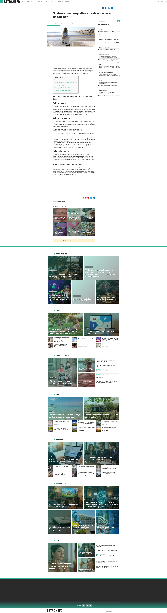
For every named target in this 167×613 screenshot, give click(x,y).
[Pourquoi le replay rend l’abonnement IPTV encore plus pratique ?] (65, 497)
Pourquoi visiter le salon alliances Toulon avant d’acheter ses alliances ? (107, 360)
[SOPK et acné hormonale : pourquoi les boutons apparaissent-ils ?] (62, 557)
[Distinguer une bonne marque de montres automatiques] (88, 229)
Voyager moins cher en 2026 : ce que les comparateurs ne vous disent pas (109, 423)
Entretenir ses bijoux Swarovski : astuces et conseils (106, 371)
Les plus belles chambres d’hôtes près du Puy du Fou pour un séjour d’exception (109, 96)
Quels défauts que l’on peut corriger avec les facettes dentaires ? (106, 561)
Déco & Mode (44, 1)
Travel (39, 1)
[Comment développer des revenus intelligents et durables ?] (50, 474)
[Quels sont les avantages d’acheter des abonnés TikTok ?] (74, 345)
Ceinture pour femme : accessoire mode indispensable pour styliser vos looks (105, 366)
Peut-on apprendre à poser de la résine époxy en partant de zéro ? (110, 467)
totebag (87, 73)
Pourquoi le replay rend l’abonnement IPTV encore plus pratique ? (108, 93)
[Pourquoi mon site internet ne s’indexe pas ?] (98, 345)
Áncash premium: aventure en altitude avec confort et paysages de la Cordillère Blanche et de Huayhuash (86, 423)
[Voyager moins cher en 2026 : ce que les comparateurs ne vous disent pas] (98, 423)
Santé (55, 1)
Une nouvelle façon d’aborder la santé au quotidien (105, 545)
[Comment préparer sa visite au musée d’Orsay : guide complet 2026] (65, 267)
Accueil (23, 1)
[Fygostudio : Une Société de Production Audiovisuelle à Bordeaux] (50, 345)
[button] (54, 222)
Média (35, 1)
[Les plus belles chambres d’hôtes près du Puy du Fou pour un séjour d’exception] (50, 423)
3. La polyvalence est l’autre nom (62, 87)
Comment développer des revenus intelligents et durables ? (62, 473)
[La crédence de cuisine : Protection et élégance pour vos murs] (88, 215)
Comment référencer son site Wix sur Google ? (86, 339)
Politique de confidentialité (104, 610)
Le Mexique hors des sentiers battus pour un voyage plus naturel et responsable (86, 429)
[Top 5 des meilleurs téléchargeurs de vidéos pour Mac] (101, 324)
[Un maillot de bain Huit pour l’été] (60, 229)
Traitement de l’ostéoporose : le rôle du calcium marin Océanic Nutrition (107, 567)
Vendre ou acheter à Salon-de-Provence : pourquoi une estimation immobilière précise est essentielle (109, 75)
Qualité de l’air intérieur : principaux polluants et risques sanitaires (107, 551)
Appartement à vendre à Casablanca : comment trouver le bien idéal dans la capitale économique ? (109, 67)
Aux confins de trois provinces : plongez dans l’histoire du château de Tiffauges (110, 429)
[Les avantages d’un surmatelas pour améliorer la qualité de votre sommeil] (74, 215)
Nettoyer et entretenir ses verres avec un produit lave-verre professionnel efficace (109, 71)
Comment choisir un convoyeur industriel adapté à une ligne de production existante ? (61, 468)
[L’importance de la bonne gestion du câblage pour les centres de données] (107, 522)
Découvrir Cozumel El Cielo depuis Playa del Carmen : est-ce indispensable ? (108, 60)
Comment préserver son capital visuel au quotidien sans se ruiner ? (105, 556)
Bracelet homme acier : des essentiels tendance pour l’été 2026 (107, 376)
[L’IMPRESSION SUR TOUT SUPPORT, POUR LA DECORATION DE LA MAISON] (74, 229)
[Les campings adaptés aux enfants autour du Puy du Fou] (101, 408)
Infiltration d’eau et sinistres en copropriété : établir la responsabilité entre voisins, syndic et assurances (109, 39)
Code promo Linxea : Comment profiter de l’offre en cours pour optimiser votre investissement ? (109, 43)
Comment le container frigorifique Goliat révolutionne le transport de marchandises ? (108, 57)
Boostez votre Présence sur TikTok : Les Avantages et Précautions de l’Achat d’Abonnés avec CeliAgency (110, 339)
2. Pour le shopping (59, 85)
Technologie (60, 1)
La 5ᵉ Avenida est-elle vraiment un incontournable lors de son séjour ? (62, 428)
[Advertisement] (74, 57)
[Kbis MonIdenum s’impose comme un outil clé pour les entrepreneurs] (65, 453)
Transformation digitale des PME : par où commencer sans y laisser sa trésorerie (108, 50)
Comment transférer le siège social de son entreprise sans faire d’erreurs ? (86, 468)
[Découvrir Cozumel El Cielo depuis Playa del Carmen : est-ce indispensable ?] (65, 408)
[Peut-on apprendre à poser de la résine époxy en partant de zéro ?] (98, 468)
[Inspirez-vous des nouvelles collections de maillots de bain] (86, 365)
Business (51, 1)
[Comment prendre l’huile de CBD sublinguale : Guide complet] (86, 565)
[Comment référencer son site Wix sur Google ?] (74, 339)
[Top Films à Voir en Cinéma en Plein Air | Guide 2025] (83, 292)
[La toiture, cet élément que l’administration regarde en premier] (86, 380)
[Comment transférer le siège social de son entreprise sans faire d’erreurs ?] (74, 468)
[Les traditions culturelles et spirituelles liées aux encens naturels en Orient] (107, 292)
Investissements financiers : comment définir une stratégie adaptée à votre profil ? (109, 474)
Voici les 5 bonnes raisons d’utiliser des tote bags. (66, 82)
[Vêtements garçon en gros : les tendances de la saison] (62, 372)
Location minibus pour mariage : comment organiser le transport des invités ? (108, 35)
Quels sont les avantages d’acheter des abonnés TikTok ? (86, 345)
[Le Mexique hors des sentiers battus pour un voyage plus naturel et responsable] (74, 429)
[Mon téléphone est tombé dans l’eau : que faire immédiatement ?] (59, 522)
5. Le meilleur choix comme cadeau (63, 90)
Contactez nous (67, 1)
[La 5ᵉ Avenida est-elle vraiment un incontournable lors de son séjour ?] (50, 429)
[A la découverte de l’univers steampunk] (60, 215)
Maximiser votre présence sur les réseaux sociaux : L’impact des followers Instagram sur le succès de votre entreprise (62, 339)
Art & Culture (29, 1)
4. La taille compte (59, 88)
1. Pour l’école (58, 84)
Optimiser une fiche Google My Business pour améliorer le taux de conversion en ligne (86, 474)
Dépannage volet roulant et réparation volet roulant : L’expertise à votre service (106, 381)
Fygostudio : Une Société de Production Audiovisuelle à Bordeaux (60, 345)
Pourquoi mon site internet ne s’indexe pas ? (109, 345)
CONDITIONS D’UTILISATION (115, 610)
